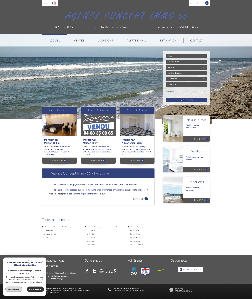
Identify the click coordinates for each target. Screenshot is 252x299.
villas (51, 194)
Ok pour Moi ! (35, 289)
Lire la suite (140, 198)
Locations (105, 40)
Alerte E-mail (136, 40)
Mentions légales (56, 291)
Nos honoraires (67, 291)
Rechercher (186, 100)
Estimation (168, 40)
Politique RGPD (54, 292)
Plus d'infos (201, 138)
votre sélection (196, 3)
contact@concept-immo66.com (114, 27)
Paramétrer (13, 289)
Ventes (79, 40)
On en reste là (34, 261)
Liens (75, 291)
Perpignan (61, 194)
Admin (80, 291)
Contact (196, 40)
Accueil (54, 40)
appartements (131, 190)
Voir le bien (59, 160)
